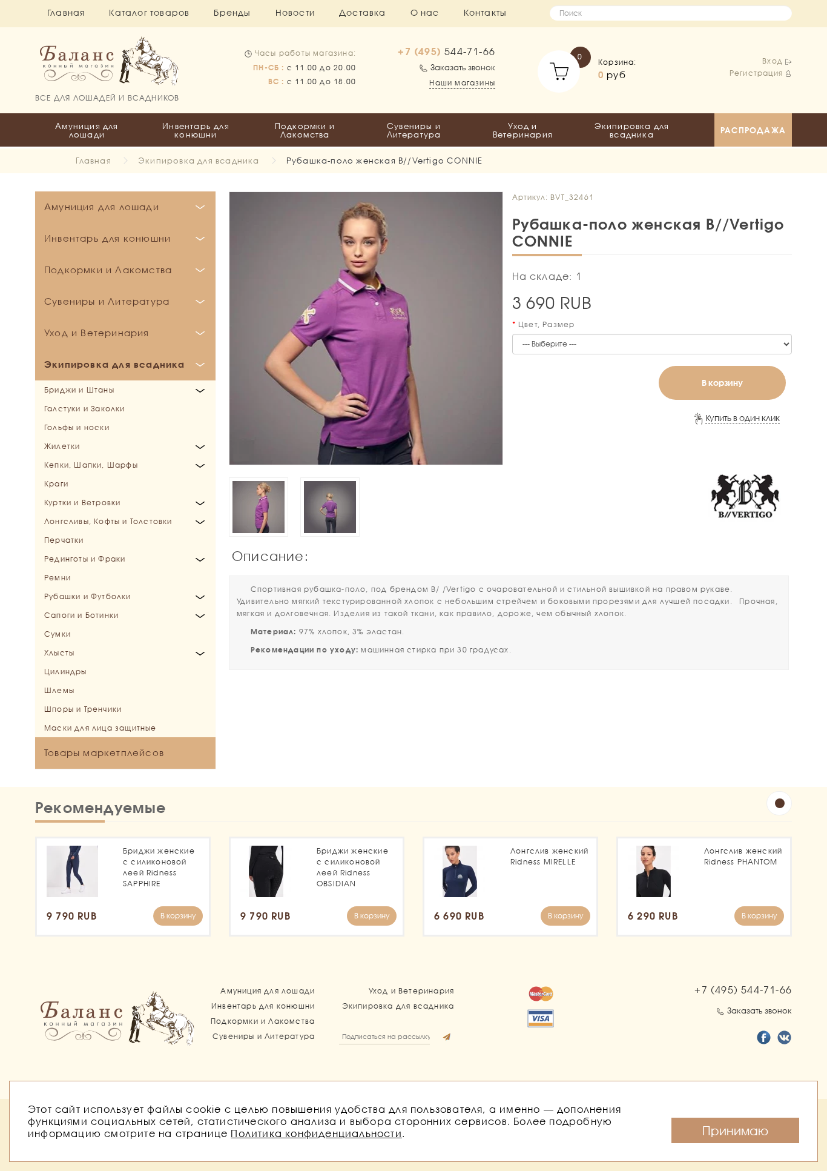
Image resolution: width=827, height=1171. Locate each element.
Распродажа (753, 130)
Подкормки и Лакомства (305, 130)
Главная (66, 12)
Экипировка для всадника (632, 130)
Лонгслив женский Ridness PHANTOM (743, 856)
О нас (425, 12)
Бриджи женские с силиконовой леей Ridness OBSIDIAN (353, 867)
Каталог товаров (149, 12)
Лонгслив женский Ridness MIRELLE (549, 856)
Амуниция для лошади (86, 130)
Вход (772, 60)
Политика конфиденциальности (316, 1133)
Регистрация (756, 73)
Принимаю (735, 1130)
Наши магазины (462, 82)
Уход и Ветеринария (523, 130)
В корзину (722, 382)
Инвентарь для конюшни (195, 130)
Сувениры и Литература (414, 130)
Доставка (362, 12)
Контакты (485, 12)
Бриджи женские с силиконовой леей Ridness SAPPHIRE (159, 867)
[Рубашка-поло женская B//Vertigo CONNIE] (366, 328)
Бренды (232, 12)
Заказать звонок (462, 67)
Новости (295, 12)
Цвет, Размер (546, 324)
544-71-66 (446, 51)
